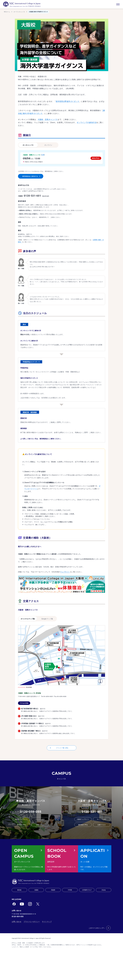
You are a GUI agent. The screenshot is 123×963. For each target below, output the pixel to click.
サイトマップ (47, 921)
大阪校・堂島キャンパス (48, 119)
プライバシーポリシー (32, 921)
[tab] (28, 145)
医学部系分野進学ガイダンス (67, 101)
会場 (42, 155)
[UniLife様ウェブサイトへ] (61, 584)
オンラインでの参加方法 (87, 122)
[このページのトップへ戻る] (108, 928)
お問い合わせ (16, 921)
